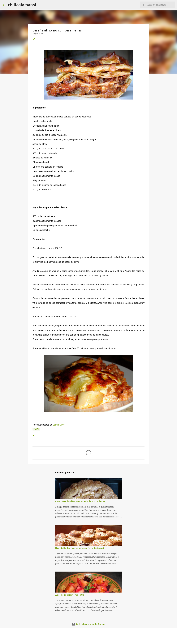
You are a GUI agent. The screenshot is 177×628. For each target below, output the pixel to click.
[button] (34, 39)
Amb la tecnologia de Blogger (90, 624)
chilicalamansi (22, 4)
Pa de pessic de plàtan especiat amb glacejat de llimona (80, 501)
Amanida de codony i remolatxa (69, 595)
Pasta (36, 429)
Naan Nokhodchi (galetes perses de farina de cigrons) (79, 548)
